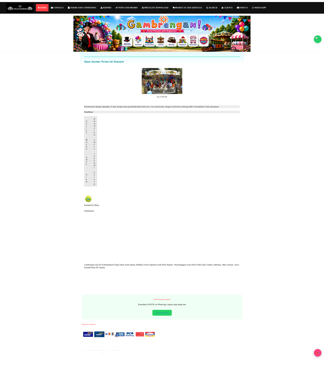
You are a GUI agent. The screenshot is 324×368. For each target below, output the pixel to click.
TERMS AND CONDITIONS (83, 8)
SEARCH (212, 8)
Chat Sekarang (162, 313)
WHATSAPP (260, 8)
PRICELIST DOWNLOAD (156, 8)
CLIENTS (228, 8)
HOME (43, 8)
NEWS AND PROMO (128, 8)
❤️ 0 (318, 353)
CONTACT (58, 8)
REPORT (107, 8)
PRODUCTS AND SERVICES (188, 8)
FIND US (243, 8)
